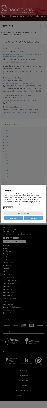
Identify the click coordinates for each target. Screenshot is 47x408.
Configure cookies (23, 213)
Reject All (34, 218)
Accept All (13, 218)
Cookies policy (8, 208)
